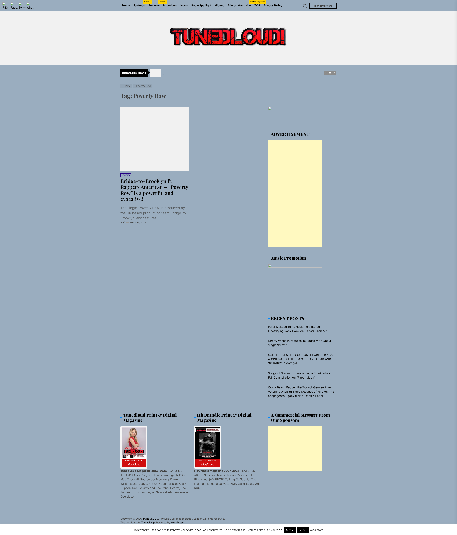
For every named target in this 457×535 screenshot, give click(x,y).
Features (140, 4)
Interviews (170, 5)
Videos (219, 5)
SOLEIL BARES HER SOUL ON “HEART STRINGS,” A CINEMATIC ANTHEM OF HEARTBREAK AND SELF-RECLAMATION (301, 359)
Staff (122, 222)
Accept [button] (290, 530)
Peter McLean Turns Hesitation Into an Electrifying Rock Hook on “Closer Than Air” (298, 329)
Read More (316, 530)
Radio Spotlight (201, 5)
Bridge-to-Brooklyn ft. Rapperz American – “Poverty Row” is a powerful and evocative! (154, 190)
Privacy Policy (273, 5)
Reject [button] (303, 530)
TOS (257, 5)
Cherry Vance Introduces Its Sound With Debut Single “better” (299, 343)
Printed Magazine (240, 4)
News (184, 5)
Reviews (155, 4)
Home (126, 5)
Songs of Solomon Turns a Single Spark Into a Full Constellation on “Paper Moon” (299, 375)
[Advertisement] (295, 193)
